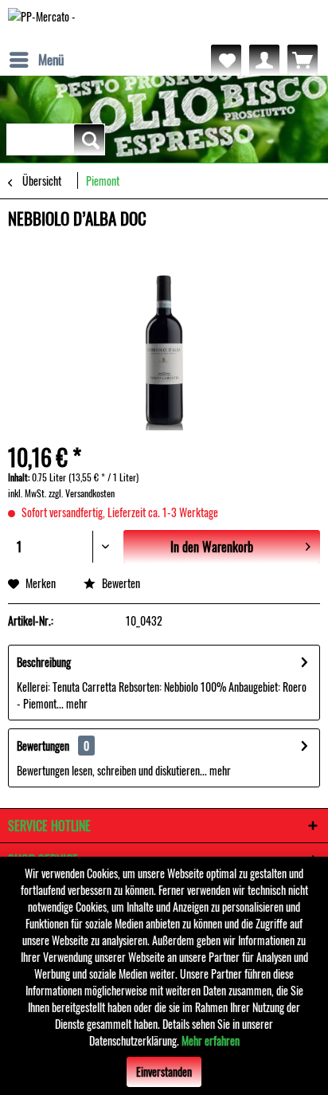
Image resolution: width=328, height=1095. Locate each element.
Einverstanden (164, 1071)
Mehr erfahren (211, 1040)
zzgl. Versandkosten (82, 493)
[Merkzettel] (226, 60)
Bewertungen (43, 745)
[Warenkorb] (302, 60)
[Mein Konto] (264, 60)
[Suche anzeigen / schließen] (89, 139)
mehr (76, 703)
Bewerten (120, 583)
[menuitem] (36, 60)
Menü (51, 59)
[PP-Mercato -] (42, 22)
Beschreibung (44, 661)
